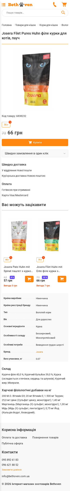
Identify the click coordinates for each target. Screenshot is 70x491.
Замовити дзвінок (12, 469)
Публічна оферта (12, 443)
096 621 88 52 (10, 465)
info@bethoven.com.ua (15, 476)
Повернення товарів (45, 437)
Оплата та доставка (14, 437)
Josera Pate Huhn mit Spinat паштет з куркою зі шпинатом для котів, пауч (18, 269)
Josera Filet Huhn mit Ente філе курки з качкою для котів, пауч (51, 269)
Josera (39, 352)
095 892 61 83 (10, 459)
